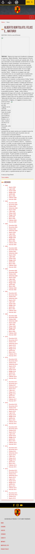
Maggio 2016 (12, 416)
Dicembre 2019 (13, 338)
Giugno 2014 (12, 458)
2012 (6, 491)
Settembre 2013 (13, 475)
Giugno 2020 (12, 326)
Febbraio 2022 (13, 288)
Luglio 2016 (12, 413)
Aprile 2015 (12, 439)
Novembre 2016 (13, 406)
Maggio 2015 (12, 437)
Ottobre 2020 (12, 319)
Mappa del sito (5, 545)
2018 (6, 357)
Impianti (3, 541)
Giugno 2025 (12, 213)
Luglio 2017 (12, 390)
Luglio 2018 (12, 368)
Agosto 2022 (12, 277)
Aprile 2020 (12, 329)
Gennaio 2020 (12, 335)
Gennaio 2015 (12, 444)
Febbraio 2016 (13, 422)
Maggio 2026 (12, 192)
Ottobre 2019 (12, 342)
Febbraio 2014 (13, 465)
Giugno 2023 (12, 258)
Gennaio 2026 (12, 199)
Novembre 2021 (13, 295)
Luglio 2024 (12, 234)
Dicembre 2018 (13, 359)
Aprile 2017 (12, 396)
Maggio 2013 (12, 482)
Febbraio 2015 (13, 442)
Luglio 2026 (12, 189)
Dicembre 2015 (13, 427)
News (2, 523)
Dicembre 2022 (13, 270)
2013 (6, 468)
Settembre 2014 (13, 453)
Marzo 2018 (12, 375)
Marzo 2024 (12, 241)
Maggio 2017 (12, 394)
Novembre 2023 (13, 250)
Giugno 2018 (12, 369)
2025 (6, 201)
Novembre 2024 (13, 227)
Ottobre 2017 (12, 385)
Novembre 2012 (13, 495)
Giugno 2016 (12, 415)
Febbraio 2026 (13, 197)
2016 (6, 402)
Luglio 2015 (12, 434)
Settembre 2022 (13, 276)
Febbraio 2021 (13, 310)
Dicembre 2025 (13, 203)
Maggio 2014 (12, 460)
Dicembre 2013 (13, 470)
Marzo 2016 (12, 420)
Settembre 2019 (13, 343)
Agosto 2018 (12, 366)
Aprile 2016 (12, 418)
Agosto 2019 (12, 345)
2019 (6, 336)
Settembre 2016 (13, 409)
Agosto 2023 (12, 255)
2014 (6, 446)
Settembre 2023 (13, 253)
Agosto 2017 (12, 388)
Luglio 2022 (12, 279)
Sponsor (3, 534)
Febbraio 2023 (13, 265)
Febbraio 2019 (13, 354)
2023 (6, 246)
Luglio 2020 (12, 324)
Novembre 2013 (13, 472)
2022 (6, 269)
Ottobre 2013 (12, 474)
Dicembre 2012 (13, 493)
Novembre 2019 (13, 340)
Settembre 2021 (13, 298)
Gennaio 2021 (12, 312)
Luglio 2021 (12, 302)
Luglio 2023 (12, 257)
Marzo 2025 (12, 218)
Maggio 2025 (12, 215)
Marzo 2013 (12, 486)
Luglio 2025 (12, 211)
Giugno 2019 (12, 347)
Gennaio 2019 (12, 356)
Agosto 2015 (12, 432)
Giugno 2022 (12, 281)
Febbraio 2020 (13, 333)
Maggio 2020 (12, 328)
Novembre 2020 (13, 317)
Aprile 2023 (12, 262)
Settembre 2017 (13, 387)
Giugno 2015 (12, 435)
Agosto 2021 (12, 300)
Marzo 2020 (12, 331)
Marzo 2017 (12, 397)
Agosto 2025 (12, 210)
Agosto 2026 (12, 187)
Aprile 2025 (12, 217)
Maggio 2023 (12, 260)
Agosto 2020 (12, 323)
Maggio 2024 (12, 237)
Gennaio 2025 (12, 222)
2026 (6, 185)
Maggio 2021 (12, 305)
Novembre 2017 (13, 383)
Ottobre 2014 (12, 451)
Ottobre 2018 (12, 362)
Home (3, 22)
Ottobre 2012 (12, 496)
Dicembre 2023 (13, 248)
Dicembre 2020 (13, 316)
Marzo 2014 (12, 463)
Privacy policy (5, 549)
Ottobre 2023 (12, 251)
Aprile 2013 (12, 484)
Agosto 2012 (12, 498)
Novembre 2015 (13, 428)
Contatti (3, 538)
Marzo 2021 (12, 309)
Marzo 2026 (12, 196)
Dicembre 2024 (13, 225)
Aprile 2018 (12, 373)
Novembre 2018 (13, 361)
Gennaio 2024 (12, 244)
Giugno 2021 (12, 303)
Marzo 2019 (12, 352)
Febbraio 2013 (13, 487)
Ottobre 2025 (12, 206)
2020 (6, 314)
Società (3, 530)
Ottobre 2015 (12, 430)
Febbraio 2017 (13, 399)
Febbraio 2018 (13, 376)
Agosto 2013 (12, 477)
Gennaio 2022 (12, 289)
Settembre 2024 (13, 230)
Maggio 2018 (12, 371)
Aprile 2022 (12, 284)
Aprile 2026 (12, 194)
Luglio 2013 (12, 479)
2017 (6, 380)
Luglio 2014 (12, 456)
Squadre (3, 527)
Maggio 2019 (12, 349)
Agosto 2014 (12, 455)
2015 (6, 425)
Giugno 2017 (12, 392)
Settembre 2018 (13, 364)
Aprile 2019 (12, 350)
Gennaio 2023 (12, 267)
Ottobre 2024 (12, 229)
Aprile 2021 (12, 307)
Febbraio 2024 (13, 243)
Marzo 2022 (12, 286)
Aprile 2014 (12, 461)
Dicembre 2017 (13, 382)
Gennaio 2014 (12, 467)
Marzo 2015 (12, 441)
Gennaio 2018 (12, 378)
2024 (6, 224)
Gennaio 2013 (12, 489)
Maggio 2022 (12, 283)
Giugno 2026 (12, 190)
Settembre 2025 (13, 208)
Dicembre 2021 (13, 293)
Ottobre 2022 (12, 274)
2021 (6, 291)
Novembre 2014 (13, 449)
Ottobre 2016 (12, 408)
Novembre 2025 (13, 204)
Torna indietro (5, 177)
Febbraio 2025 (13, 220)
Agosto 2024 (12, 232)
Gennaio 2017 (12, 401)
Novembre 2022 (13, 272)
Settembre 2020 (13, 321)
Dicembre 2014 (13, 448)
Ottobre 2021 (12, 296)
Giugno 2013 (12, 481)
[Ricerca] (32, 2)
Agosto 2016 (12, 411)
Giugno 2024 (12, 236)
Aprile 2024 (12, 239)
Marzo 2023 (12, 263)
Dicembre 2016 (13, 404)
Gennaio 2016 (12, 423)
